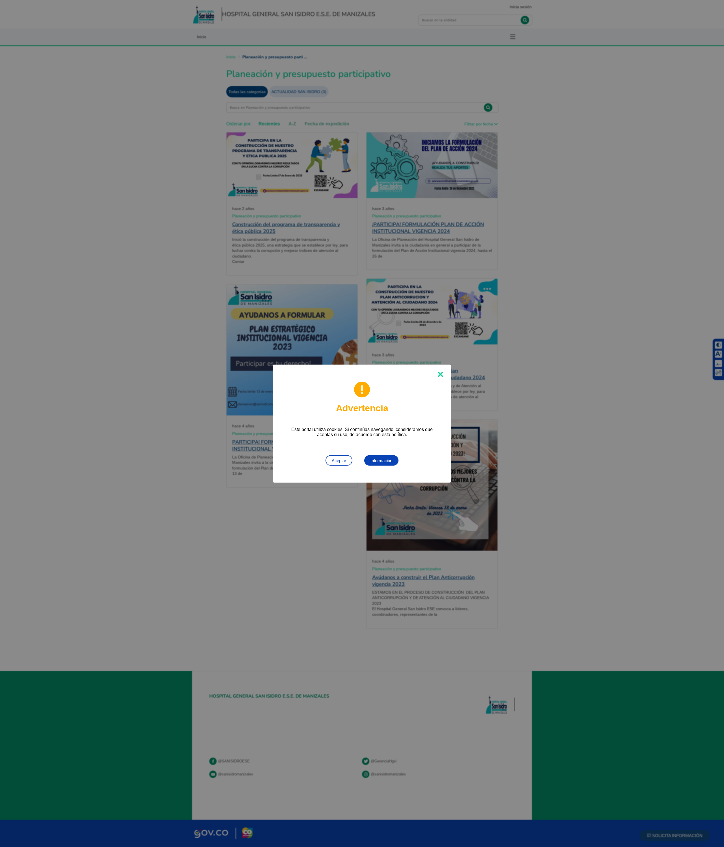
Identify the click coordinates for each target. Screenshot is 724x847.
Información (381, 460)
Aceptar (339, 460)
